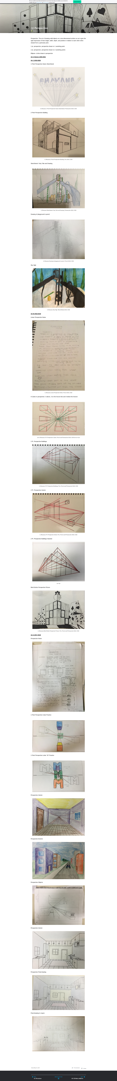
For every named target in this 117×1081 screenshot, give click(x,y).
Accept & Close (77, 1)
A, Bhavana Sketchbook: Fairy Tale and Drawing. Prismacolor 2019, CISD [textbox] (58, 210)
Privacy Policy (39, 2)
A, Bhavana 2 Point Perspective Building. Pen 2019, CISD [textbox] (58, 159)
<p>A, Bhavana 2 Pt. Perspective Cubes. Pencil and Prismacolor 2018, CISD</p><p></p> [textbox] (58, 437)
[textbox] (58, 548)
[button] (72, 1067)
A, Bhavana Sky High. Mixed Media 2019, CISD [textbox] (58, 309)
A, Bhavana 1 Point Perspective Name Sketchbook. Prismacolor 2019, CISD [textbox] (58, 108)
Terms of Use (46, 2)
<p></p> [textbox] (58, 583)
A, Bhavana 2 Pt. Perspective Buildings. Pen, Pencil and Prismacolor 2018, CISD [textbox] (58, 486)
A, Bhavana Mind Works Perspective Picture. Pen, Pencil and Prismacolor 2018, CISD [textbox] (58, 631)
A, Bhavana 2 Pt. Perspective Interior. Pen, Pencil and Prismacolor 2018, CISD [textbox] (58, 534)
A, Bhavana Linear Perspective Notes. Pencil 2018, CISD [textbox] (58, 392)
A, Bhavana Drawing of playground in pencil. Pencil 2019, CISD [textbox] (58, 261)
